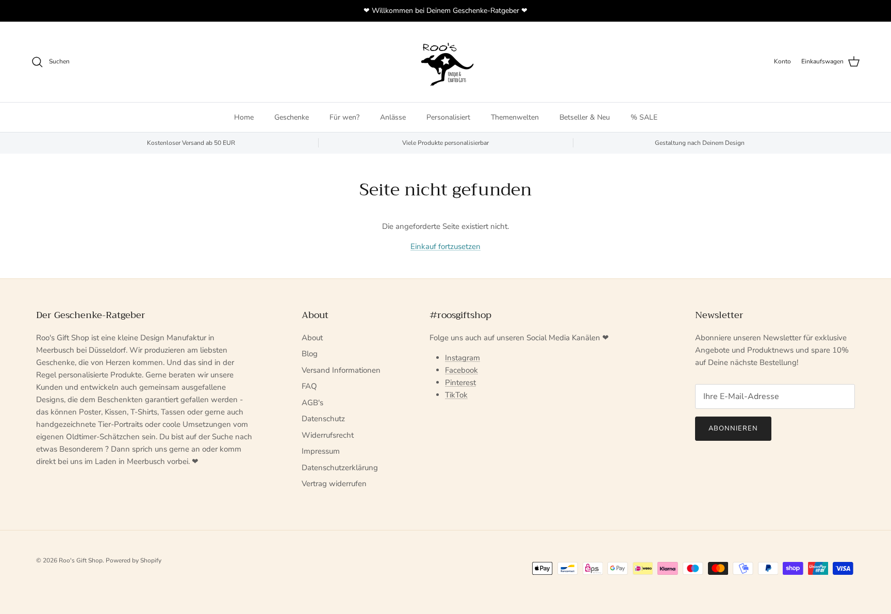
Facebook (461, 370)
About (312, 338)
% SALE (644, 117)
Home (244, 117)
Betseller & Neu (584, 117)
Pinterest (460, 382)
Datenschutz (323, 418)
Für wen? (344, 117)
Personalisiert (448, 117)
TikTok (456, 395)
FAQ (309, 386)
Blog (310, 354)
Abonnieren (733, 428)
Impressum (321, 451)
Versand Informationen (341, 370)
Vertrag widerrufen (334, 483)
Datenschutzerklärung (340, 467)
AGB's (312, 402)
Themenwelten (515, 117)
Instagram (462, 358)
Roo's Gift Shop (81, 560)
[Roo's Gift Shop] (445, 62)
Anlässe (393, 117)
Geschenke (291, 117)
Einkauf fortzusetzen (445, 246)
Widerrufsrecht (328, 435)
